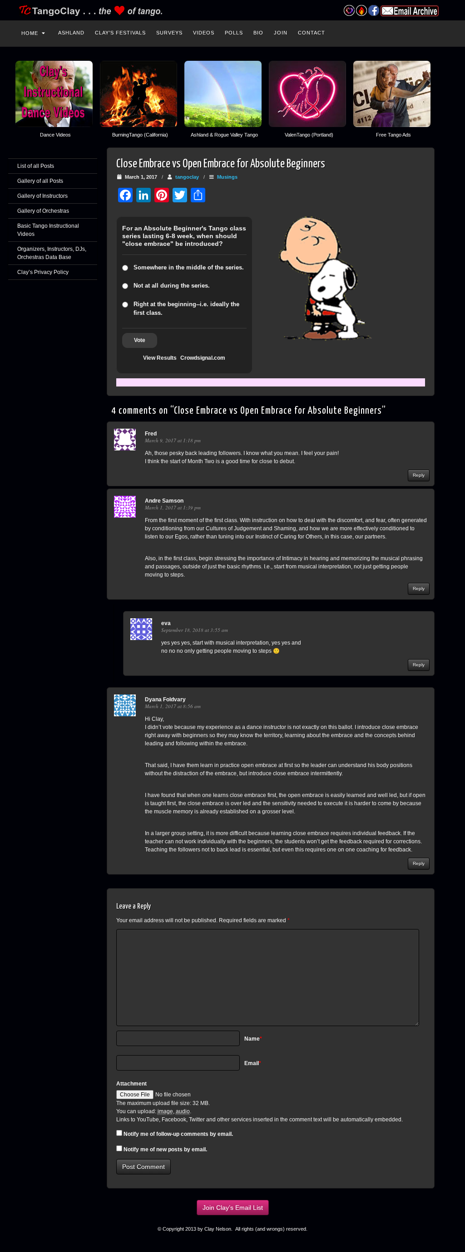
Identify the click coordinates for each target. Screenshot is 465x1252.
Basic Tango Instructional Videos (48, 230)
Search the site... (442, 32)
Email (252, 1063)
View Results (160, 358)
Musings (227, 177)
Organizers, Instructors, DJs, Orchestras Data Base (51, 253)
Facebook (373, 10)
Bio (258, 32)
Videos (203, 32)
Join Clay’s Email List (233, 1207)
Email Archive (410, 10)
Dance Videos (55, 134)
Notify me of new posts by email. (165, 1149)
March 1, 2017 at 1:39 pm (173, 507)
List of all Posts (35, 166)
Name (253, 1039)
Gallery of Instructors (42, 196)
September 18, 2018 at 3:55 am (194, 629)
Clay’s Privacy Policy (43, 272)
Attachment (131, 1084)
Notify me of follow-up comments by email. (178, 1134)
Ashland (71, 32)
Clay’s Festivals (120, 32)
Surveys (169, 32)
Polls (234, 32)
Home (29, 33)
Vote (139, 340)
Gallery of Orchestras (43, 211)
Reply (419, 475)
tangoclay (187, 177)
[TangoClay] (232, 10)
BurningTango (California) (140, 134)
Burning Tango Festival (361, 10)
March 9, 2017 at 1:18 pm (173, 440)
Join (280, 32)
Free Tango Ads (393, 134)
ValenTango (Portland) (309, 134)
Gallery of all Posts (40, 181)
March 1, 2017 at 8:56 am (173, 706)
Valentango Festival (349, 10)
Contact (311, 32)
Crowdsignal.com (202, 358)
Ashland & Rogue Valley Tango (224, 134)
